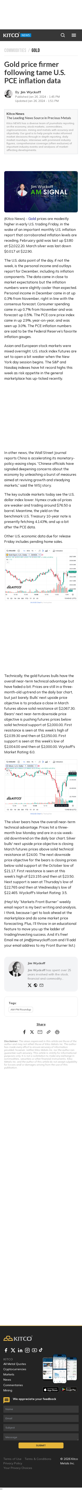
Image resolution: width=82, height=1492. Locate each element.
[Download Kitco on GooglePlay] (69, 1389)
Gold (32, 218)
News (7, 1380)
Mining (7, 1390)
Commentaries (13, 1385)
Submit (41, 1445)
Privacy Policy (12, 1463)
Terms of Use (12, 1459)
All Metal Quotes (14, 1364)
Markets (8, 1374)
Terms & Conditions (38, 1459)
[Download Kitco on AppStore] (51, 1389)
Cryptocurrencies (14, 1369)
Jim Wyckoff (30, 92)
